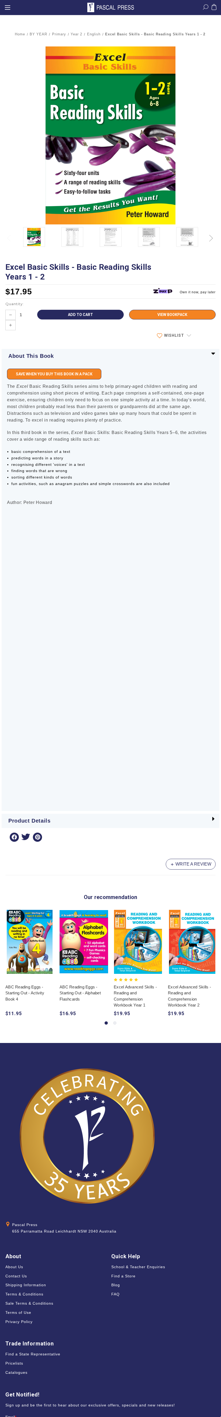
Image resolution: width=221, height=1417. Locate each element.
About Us (14, 1267)
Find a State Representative (32, 1354)
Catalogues (16, 1372)
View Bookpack (172, 314)
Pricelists (14, 1363)
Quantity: (14, 304)
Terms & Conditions (24, 1294)
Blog (115, 1285)
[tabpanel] (30, 964)
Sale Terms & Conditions (29, 1303)
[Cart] (214, 8)
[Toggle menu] (7, 7)
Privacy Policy (19, 1322)
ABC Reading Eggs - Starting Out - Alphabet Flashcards (80, 993)
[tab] (106, 1023)
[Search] (205, 8)
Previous (9, 235)
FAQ (115, 1294)
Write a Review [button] (192, 864)
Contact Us (16, 1276)
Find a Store (123, 1276)
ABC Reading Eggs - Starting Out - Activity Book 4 (24, 993)
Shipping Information (25, 1285)
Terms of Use (18, 1312)
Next (211, 235)
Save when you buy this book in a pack (54, 374)
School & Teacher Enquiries (138, 1267)
